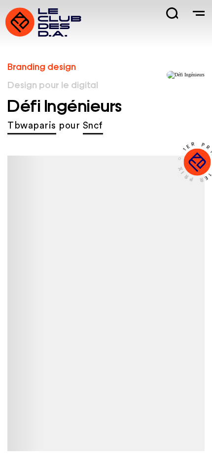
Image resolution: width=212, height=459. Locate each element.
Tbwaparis (31, 126)
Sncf (93, 126)
